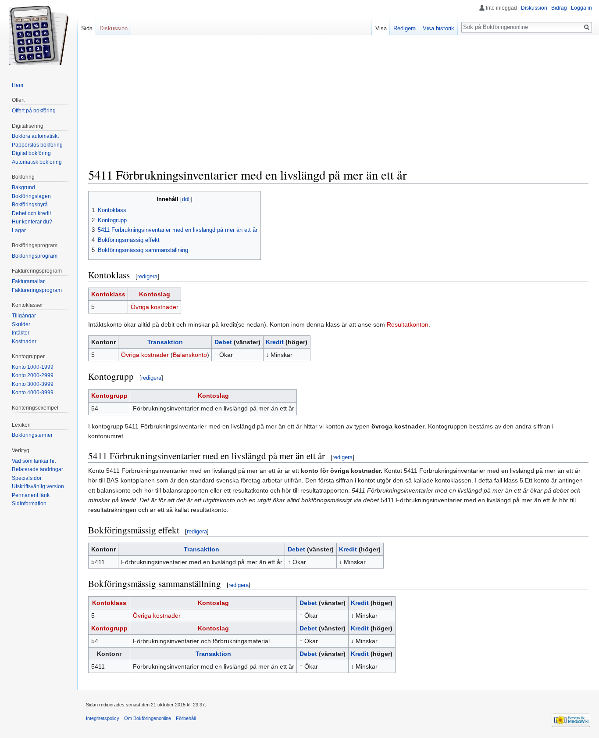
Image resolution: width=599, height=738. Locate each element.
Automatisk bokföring (37, 162)
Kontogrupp (109, 395)
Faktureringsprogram (37, 290)
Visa (381, 28)
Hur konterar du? (32, 222)
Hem (17, 85)
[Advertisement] (338, 105)
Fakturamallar (28, 281)
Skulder (21, 324)
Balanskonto (190, 354)
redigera (147, 276)
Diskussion (534, 8)
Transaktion (165, 342)
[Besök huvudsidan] (39, 35)
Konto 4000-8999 (32, 392)
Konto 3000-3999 (32, 384)
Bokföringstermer (32, 435)
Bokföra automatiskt (35, 136)
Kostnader (24, 341)
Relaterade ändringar (37, 469)
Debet (223, 342)
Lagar (19, 230)
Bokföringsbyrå (30, 205)
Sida (87, 28)
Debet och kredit (31, 213)
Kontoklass (108, 294)
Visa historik (438, 28)
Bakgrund (23, 187)
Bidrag (559, 8)
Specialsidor (27, 478)
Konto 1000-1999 (32, 367)
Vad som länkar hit (34, 461)
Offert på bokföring (34, 111)
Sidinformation (29, 503)
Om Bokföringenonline (147, 718)
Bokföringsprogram (34, 256)
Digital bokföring (31, 153)
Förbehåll (186, 718)
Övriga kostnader (154, 306)
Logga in (581, 8)
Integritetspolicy (102, 718)
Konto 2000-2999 (32, 375)
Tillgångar (24, 316)
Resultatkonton (407, 324)
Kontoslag (154, 294)
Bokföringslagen (31, 196)
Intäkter (20, 333)
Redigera (404, 28)
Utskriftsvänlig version (38, 486)
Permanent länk (31, 495)
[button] (96, 199)
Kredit (275, 342)
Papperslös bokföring (37, 145)
